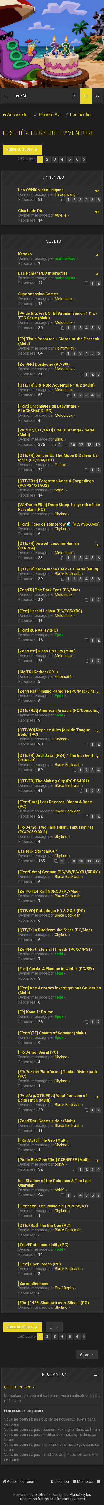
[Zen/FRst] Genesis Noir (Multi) (46, 1121)
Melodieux (64, 298)
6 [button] (77, 159)
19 (97, 444)
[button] (84, 159)
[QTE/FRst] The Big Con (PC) (44, 1225)
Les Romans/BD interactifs (42, 273)
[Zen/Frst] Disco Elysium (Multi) (47, 651)
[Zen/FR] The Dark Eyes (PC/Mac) (49, 590)
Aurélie (61, 215)
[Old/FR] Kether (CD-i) (38, 672)
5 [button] (70, 159)
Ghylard (61, 514)
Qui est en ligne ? (19, 1387)
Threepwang (65, 194)
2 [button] (47, 159)
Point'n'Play (64, 348)
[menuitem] (21, 96)
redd (59, 715)
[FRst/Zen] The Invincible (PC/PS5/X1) (53, 1206)
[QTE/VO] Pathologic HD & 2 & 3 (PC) (51, 910)
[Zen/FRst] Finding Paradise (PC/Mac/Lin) (56, 691)
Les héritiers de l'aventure (49, 133)
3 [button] (55, 159)
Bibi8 (59, 439)
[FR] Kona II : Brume (35, 1012)
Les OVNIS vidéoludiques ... (42, 190)
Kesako (25, 254)
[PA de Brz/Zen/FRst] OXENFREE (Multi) (54, 1159)
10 (81, 861)
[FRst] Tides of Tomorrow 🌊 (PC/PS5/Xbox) (59, 524)
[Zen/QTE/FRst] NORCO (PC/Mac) (49, 891)
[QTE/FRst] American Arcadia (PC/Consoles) (59, 710)
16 (73, 444)
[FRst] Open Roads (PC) (39, 1264)
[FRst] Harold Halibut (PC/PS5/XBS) (50, 611)
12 (97, 861)
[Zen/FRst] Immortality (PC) (43, 1244)
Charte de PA (30, 210)
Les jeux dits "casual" (37, 851)
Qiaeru (79, 1499)
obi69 (59, 490)
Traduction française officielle (44, 1499)
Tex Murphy (64, 1288)
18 (89, 444)
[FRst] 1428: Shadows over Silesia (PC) (53, 1302)
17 (81, 444)
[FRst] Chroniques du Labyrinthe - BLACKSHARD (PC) (48, 408)
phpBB (40, 1494)
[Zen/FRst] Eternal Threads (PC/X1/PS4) (55, 949)
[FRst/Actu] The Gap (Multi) (43, 1140)
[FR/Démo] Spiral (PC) (38, 1052)
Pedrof (61, 464)
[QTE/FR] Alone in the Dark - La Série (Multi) (58, 569)
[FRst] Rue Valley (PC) (38, 630)
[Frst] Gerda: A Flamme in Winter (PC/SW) (56, 968)
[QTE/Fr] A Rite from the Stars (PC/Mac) (55, 930)
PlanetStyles (80, 1494)
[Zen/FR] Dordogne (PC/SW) (44, 364)
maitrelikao (65, 258)
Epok (59, 635)
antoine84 (63, 676)
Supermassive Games (38, 294)
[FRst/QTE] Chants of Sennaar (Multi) (52, 1033)
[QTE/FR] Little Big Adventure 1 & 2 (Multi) (56, 385)
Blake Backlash (67, 573)
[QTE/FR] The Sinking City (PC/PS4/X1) (53, 781)
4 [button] (62, 159)
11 (89, 861)
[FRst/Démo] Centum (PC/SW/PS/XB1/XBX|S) (59, 872)
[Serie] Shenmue (33, 1283)
